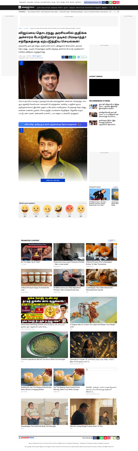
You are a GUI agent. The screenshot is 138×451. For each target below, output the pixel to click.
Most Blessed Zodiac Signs (49, 11)
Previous (114, 12)
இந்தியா (105, 7)
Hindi (67, 2)
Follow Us (84, 57)
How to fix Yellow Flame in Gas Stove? (96, 11)
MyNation (78, 2)
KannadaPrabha (45, 2)
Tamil (58, 2)
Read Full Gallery (53, 180)
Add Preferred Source (91, 2)
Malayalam (22, 2)
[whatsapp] (110, 2)
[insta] (118, 2)
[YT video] (114, 2)
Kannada (37, 2)
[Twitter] (107, 2)
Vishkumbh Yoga (64, 11)
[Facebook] (103, 2)
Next (118, 12)
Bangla (63, 2)
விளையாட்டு (80, 7)
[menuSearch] (119, 7)
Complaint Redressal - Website (75, 443)
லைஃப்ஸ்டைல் (90, 7)
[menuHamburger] (116, 8)
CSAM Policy (61, 443)
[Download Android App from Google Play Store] (114, 438)
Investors (106, 443)
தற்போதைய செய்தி (43, 7)
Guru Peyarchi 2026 (34, 11)
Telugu (53, 2)
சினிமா (60, 7)
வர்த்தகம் (72, 7)
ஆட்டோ (66, 7)
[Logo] (27, 7)
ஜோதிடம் (98, 7)
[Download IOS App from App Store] (118, 438)
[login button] (113, 7)
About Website (33, 443)
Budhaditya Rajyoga (77, 11)
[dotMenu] (110, 7)
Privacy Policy (52, 443)
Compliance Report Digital (95, 443)
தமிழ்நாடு (54, 7)
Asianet (26, 437)
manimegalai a (37, 56)
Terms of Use (43, 443)
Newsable (30, 2)
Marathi (72, 2)
